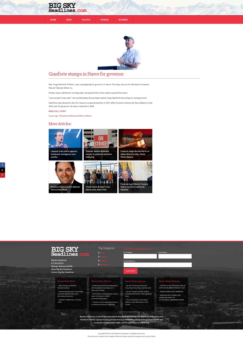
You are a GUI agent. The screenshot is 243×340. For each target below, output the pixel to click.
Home (53, 20)
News (69, 20)
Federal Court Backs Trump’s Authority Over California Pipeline (134, 187)
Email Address (130, 261)
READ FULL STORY (57, 111)
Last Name (163, 252)
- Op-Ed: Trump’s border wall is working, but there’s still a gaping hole (138, 293)
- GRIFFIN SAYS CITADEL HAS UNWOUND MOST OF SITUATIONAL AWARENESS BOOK (171, 297)
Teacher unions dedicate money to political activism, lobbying (99, 154)
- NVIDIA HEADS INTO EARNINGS (171, 291)
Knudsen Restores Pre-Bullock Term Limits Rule (65, 188)
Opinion (104, 20)
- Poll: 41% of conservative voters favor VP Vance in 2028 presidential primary (105, 296)
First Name (128, 252)
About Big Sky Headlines (61, 269)
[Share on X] (2, 170)
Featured (65, 116)
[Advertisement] (178, 98)
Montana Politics (77, 116)
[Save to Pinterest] (2, 175)
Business (123, 20)
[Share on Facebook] (2, 165)
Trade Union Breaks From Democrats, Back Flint (98, 188)
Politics (86, 20)
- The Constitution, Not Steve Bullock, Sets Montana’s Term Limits (136, 302)
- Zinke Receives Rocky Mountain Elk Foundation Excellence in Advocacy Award (104, 287)
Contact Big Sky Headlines (62, 272)
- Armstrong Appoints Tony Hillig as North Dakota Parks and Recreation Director (70, 293)
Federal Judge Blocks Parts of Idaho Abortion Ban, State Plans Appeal (135, 154)
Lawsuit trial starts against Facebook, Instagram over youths (64, 154)
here (153, 336)
